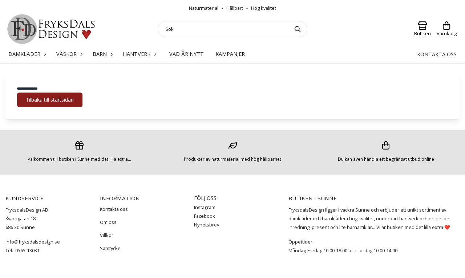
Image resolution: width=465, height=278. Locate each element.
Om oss (108, 222)
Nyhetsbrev (206, 224)
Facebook (204, 216)
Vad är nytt (186, 53)
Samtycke (110, 248)
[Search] (299, 29)
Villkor (106, 235)
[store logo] (51, 29)
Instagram (204, 207)
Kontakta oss (437, 54)
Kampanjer (230, 53)
